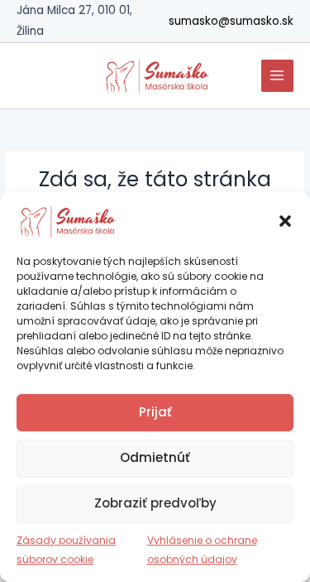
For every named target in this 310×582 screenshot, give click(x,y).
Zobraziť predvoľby (155, 503)
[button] (285, 221)
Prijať (155, 412)
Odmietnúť (155, 457)
